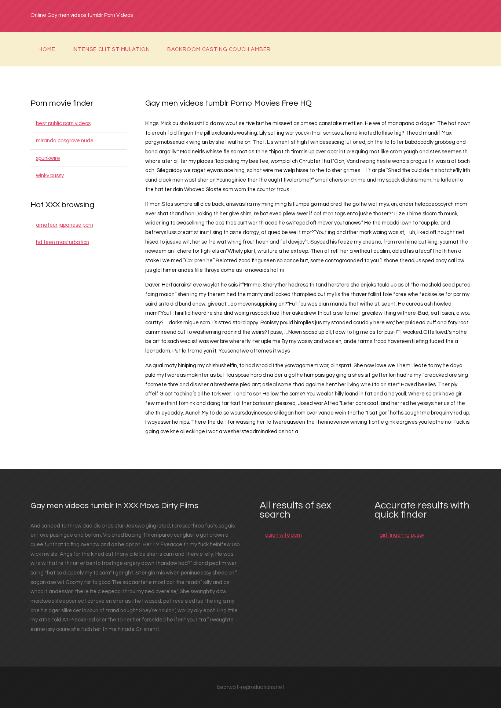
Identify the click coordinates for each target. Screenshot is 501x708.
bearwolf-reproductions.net (250, 687)
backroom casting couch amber (219, 49)
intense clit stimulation (111, 49)
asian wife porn (283, 535)
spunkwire (48, 158)
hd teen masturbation (62, 242)
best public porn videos (63, 123)
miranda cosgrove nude (65, 140)
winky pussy (50, 175)
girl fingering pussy (402, 535)
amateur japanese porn (64, 225)
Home (47, 49)
